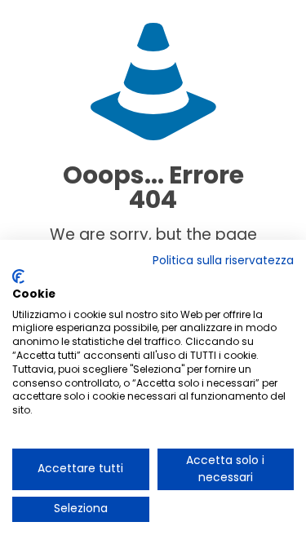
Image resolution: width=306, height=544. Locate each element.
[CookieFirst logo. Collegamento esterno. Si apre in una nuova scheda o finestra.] (18, 276)
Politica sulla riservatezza (223, 260)
